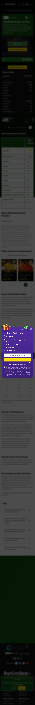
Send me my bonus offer (17, 360)
